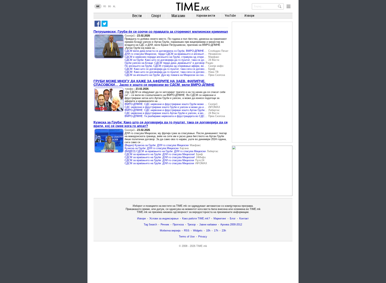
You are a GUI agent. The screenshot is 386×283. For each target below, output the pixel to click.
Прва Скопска (216, 74)
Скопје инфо (215, 65)
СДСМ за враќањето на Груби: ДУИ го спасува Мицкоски (159, 160)
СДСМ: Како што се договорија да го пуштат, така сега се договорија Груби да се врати (178, 68)
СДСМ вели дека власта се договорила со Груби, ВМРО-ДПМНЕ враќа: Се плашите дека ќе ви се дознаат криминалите (198, 50)
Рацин (209, 62)
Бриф (211, 68)
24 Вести (213, 59)
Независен (214, 53)
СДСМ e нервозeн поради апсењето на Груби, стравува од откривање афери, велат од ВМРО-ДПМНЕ (187, 56)
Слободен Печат (218, 50)
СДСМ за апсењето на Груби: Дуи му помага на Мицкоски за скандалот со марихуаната (178, 74)
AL (114, 6)
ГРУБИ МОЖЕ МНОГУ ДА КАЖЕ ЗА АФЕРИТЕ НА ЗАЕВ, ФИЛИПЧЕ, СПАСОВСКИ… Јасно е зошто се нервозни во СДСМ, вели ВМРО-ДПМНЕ (153, 83)
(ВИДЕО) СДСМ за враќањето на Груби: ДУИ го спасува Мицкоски (165, 151)
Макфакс (213, 56)
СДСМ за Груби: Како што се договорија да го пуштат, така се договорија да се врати (177, 59)
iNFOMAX (214, 107)
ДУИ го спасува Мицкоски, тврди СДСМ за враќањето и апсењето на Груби (171, 53)
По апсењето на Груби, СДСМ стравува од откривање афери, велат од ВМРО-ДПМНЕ (178, 65)
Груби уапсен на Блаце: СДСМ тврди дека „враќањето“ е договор (164, 62)
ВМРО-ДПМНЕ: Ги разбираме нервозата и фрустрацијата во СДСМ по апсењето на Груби (179, 116)
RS (104, 6)
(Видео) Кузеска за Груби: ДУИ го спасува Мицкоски (157, 145)
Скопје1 (130, 35)
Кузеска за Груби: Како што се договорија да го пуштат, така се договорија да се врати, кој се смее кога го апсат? (160, 124)
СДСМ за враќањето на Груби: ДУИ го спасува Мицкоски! (160, 154)
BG (109, 6)
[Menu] (288, 6)
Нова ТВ (213, 71)
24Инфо (201, 157)
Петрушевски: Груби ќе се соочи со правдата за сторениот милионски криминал (160, 32)
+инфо (129, 88)
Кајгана (184, 148)
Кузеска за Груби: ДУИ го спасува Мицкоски (152, 148)
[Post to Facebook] (97, 24)
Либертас (214, 110)
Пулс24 (199, 160)
